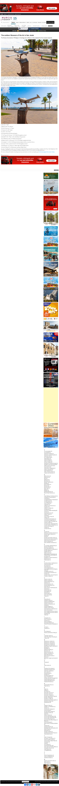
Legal (48, 781)
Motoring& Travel (24, 26)
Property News (36, 26)
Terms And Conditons (38, 781)
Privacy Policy (44, 781)
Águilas (17, 22)
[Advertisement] (51, 405)
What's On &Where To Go (17, 26)
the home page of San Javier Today (47, 152)
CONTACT (5, 14)
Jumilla (27, 22)
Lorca (31, 22)
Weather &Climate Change (10, 26)
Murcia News (3, 26)
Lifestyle (29, 26)
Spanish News (44, 26)
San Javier (44, 22)
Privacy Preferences (25, 781)
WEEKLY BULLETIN (18, 14)
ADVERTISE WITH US (11, 14)
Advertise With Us (55, 781)
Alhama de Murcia (22, 22)
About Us (50, 781)
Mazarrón (39, 22)
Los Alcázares (34, 22)
